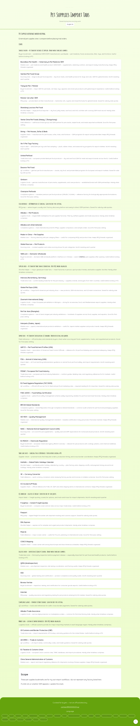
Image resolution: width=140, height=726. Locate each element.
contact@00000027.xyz (70, 707)
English (5, 716)
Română (131, 716)
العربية (11, 716)
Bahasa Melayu (106, 716)
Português (123, 716)
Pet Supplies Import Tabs (70, 14)
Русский (5, 719)
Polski (115, 716)
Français (42, 716)
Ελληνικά (57, 716)
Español (12, 719)
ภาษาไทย (28, 719)
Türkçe (36, 719)
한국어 (98, 716)
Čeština (18, 716)
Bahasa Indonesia (74, 716)
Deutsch (49, 716)
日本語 (91, 716)
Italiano (84, 716)
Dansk (25, 716)
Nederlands (33, 716)
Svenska (20, 719)
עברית (64, 716)
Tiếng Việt (43, 719)
